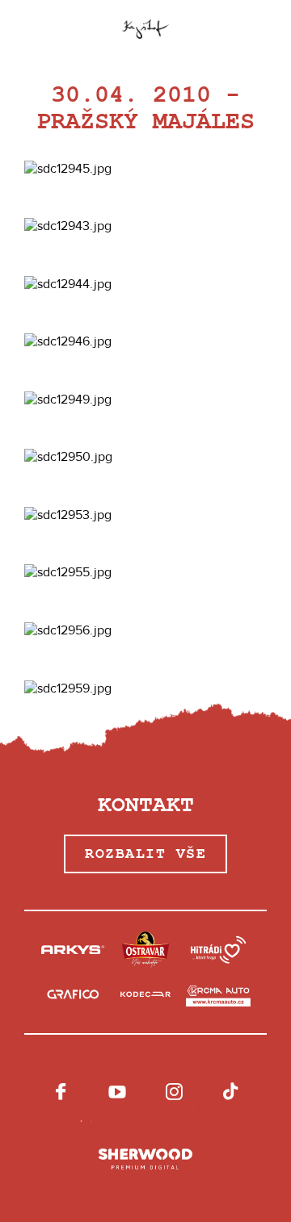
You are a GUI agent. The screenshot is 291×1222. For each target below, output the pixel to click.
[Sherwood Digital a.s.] (145, 1160)
